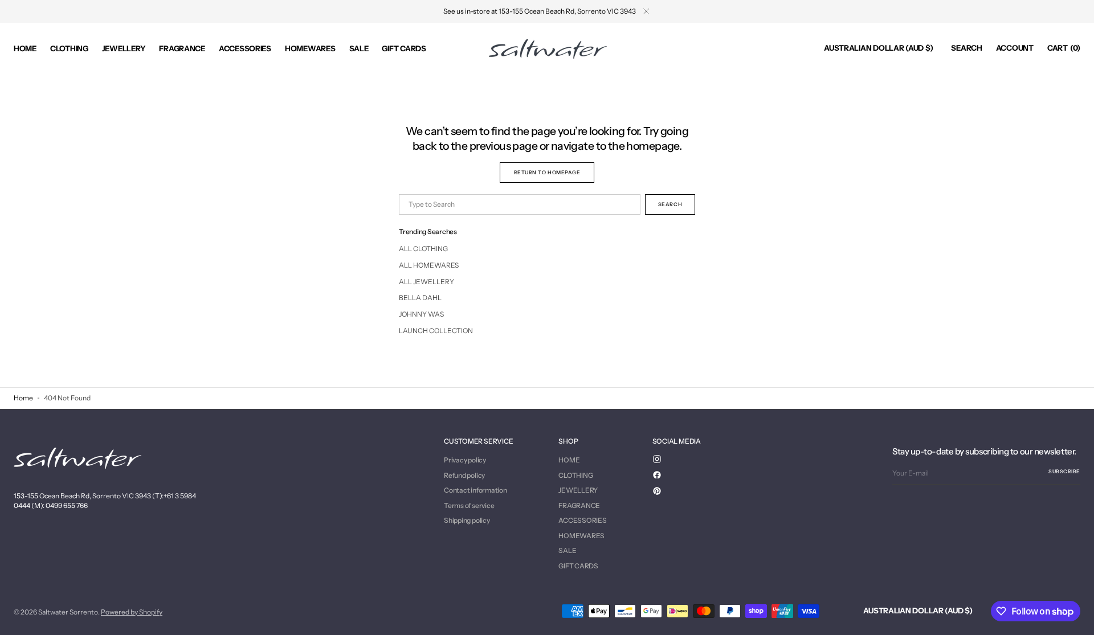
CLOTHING (575, 475)
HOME (568, 460)
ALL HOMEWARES (429, 265)
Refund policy (464, 475)
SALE (567, 550)
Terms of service (469, 505)
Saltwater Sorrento (68, 612)
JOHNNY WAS (421, 314)
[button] (878, 48)
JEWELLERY (578, 490)
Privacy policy (465, 460)
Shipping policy (466, 520)
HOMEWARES (581, 535)
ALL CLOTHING (423, 248)
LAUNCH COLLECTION (436, 330)
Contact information (475, 490)
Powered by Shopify (131, 612)
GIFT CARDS (578, 566)
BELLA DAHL (420, 297)
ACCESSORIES (582, 520)
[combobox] (519, 204)
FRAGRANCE (579, 505)
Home (23, 398)
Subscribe (1064, 471)
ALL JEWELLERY (426, 281)
